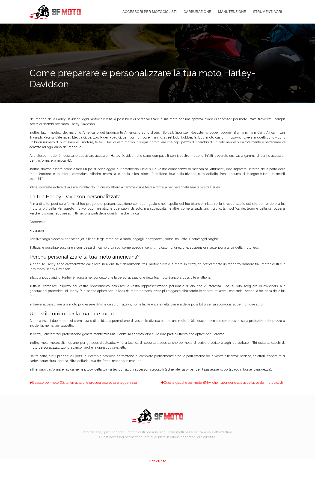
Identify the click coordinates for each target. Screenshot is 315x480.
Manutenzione (232, 12)
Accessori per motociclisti (149, 12)
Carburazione (197, 12)
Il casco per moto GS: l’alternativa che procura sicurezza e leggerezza (84, 382)
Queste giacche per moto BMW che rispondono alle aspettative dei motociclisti (223, 382)
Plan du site (157, 461)
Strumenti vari (267, 12)
